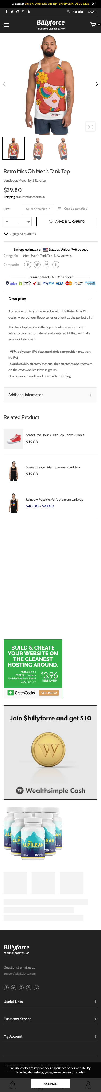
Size (7, 209)
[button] (96, 84)
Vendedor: (11, 180)
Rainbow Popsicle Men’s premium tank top (54, 499)
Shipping (9, 197)
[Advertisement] (50, 581)
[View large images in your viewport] (90, 126)
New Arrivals (63, 256)
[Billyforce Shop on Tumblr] (29, 11)
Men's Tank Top (42, 256)
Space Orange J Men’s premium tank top (53, 467)
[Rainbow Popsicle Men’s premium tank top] (13, 503)
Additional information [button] (25, 395)
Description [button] (17, 298)
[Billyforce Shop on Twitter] (12, 11)
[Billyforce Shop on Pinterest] (23, 11)
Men (26, 256)
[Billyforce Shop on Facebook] (6, 11)
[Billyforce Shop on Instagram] (17, 11)
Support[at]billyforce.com (20, 973)
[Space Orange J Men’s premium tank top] (13, 471)
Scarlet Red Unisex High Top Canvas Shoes (55, 435)
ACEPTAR (50, 1084)
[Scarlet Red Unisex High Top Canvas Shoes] (13, 438)
